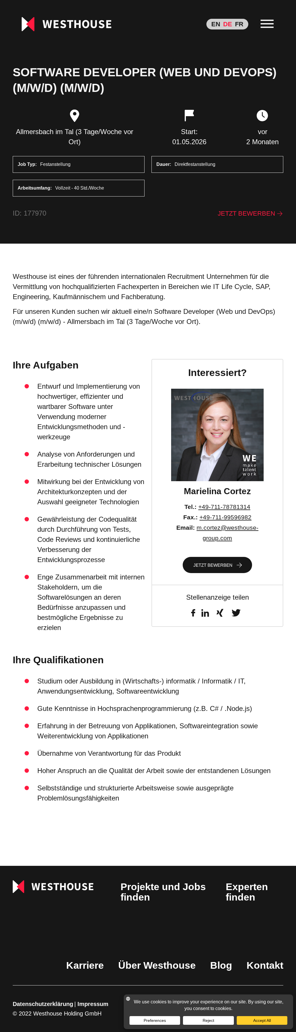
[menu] (267, 24)
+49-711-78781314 (224, 506)
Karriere (85, 965)
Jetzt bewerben (246, 213)
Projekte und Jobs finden (163, 892)
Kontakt (265, 965)
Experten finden (247, 892)
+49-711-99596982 (225, 517)
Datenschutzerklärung (43, 1004)
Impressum (92, 1004)
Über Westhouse (157, 965)
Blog (221, 965)
